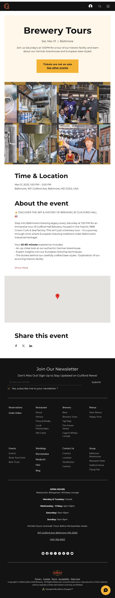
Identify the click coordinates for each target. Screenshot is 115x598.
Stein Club (75, 579)
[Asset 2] (43, 553)
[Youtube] (72, 553)
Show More (21, 267)
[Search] (100, 6)
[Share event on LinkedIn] (30, 346)
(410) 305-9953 (57, 539)
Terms (54, 579)
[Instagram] (51, 553)
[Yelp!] (67, 553)
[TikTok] (63, 553)
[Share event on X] (23, 346)
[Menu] (108, 6)
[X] (55, 553)
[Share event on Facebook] (16, 346)
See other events (57, 67)
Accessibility (63, 579)
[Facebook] (47, 553)
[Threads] (59, 553)
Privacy (38, 579)
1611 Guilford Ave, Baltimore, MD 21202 (57, 532)
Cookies (46, 579)
